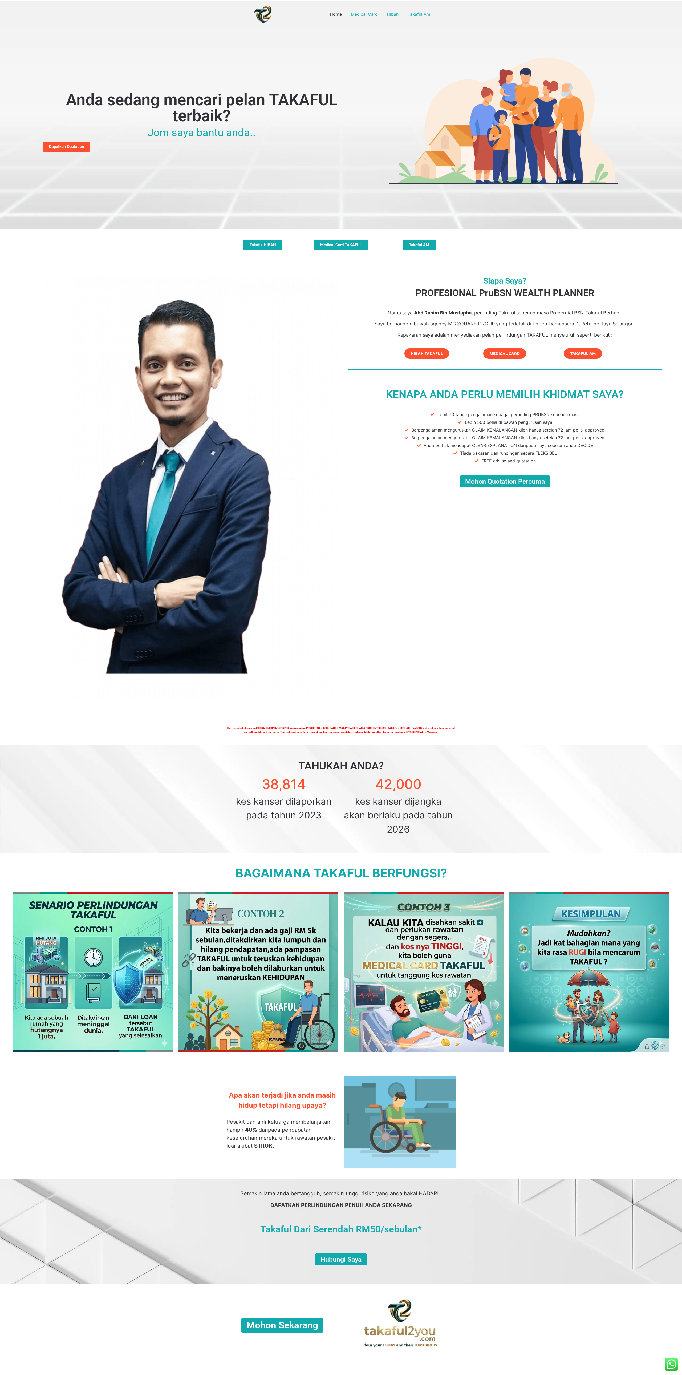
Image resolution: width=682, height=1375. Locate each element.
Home (336, 14)
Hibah (393, 14)
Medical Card (364, 14)
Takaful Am (419, 14)
